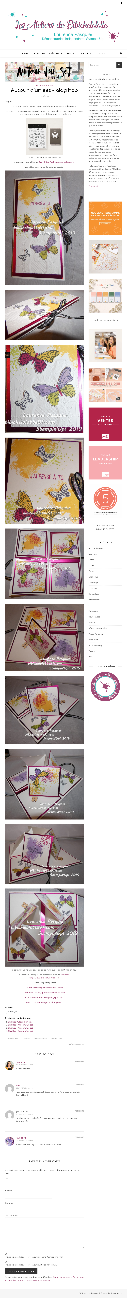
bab (18, 1085)
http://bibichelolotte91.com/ (49, 988)
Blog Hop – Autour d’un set (20, 1025)
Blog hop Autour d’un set (20, 1022)
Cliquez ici (93, 186)
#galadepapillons (40, 1038)
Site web (9, 1203)
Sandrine (20, 1062)
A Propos (86, 53)
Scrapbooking (95, 645)
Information (94, 600)
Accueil (26, 53)
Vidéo (91, 657)
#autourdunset (13, 1038)
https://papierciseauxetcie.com (44, 978)
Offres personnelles (98, 628)
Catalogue (93, 577)
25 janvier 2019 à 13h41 (24, 1088)
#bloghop (26, 1038)
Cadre (91, 565)
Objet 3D (92, 622)
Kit (90, 605)
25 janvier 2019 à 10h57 (24, 1114)
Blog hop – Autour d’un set (20, 1028)
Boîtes (91, 560)
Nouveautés (94, 617)
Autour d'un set (44, 86)
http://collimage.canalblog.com (59, 162)
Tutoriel (72, 53)
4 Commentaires (76, 1044)
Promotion (93, 640)
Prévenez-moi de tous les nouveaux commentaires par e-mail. (34, 1257)
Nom (8, 1178)
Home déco (94, 594)
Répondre (79, 1061)
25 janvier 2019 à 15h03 (24, 1065)
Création (54, 53)
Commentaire (11, 1215)
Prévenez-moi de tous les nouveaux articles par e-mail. (31, 1265)
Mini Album (93, 611)
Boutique (39, 53)
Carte (91, 571)
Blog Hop (93, 554)
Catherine (21, 1138)
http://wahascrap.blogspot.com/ (48, 997)
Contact (100, 53)
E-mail (8, 1191)
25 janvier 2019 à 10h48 (24, 1140)
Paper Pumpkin (96, 634)
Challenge (93, 582)
